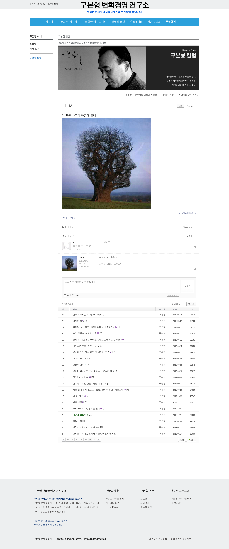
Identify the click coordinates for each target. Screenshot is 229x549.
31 (95, 439)
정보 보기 (190, 106)
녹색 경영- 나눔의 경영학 (85, 333)
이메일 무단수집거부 (181, 539)
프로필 (143, 498)
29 (86, 439)
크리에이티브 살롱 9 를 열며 (86, 408)
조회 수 (192, 309)
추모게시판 (136, 21)
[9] (83, 421)
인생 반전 (77, 421)
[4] (119, 327)
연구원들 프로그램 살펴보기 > (48, 525)
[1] (88, 358)
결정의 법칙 (79, 364)
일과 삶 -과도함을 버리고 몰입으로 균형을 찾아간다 (97, 339)
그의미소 (83, 257)
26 (72, 439)
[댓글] (195, 248)
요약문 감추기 (67, 304)
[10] (104, 408)
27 (77, 439)
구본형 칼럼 (146, 507)
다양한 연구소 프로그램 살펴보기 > (50, 521)
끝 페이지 (99, 440)
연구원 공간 (118, 21)
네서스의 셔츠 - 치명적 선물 (86, 346)
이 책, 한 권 (78, 396)
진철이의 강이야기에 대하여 (86, 427)
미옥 (75, 243)
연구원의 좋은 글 (114, 503)
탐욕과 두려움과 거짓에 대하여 (88, 314)
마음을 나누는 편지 (115, 498)
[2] (101, 333)
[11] (90, 415)
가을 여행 (67, 105)
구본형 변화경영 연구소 (114, 5)
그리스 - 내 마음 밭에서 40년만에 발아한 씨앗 (95, 433)
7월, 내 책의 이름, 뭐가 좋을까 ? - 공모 (91, 352)
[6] (88, 396)
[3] (104, 314)
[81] (114, 352)
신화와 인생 (79, 358)
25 (68, 439)
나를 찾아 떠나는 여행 (94, 21)
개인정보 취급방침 (158, 539)
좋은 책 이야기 (68, 21)
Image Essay (112, 507)
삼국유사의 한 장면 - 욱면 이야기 (89, 383)
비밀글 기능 (73, 295)
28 (81, 439)
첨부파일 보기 (188, 227)
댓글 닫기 (190, 236)
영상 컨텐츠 (154, 21)
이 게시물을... (187, 212)
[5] (108, 383)
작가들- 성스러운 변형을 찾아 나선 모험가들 (94, 327)
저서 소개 (145, 503)
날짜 (175, 309)
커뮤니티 (50, 21)
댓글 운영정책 (173, 295)
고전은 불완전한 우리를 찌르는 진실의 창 (93, 371)
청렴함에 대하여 (81, 377)
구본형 (162, 314)
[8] (88, 364)
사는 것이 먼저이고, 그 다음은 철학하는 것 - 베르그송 (98, 390)
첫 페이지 (64, 440)
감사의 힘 (77, 321)
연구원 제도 (176, 503)
